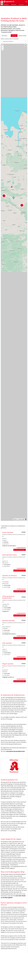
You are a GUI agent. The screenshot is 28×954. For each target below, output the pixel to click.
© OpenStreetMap (21, 519)
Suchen (14, 35)
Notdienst (6, 4)
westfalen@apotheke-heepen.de (8, 633)
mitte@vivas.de (5, 611)
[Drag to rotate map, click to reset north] (3, 49)
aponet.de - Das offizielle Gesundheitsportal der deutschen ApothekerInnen (9, 1)
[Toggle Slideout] (26, 2)
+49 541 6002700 (7, 564)
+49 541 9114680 (7, 585)
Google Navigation (21, 547)
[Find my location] (25, 45)
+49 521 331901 (7, 630)
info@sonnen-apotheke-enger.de (9, 545)
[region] (14, 282)
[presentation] (26, 4)
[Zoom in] (3, 45)
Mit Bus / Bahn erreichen (20, 549)
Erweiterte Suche (22, 35)
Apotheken (13, 4)
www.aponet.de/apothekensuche (15, 751)
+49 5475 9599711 (7, 652)
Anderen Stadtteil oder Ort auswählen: (10, 38)
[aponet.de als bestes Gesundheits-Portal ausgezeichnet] (2, 3)
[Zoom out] (3, 47)
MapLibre (15, 519)
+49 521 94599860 (7, 607)
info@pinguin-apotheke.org (8, 677)
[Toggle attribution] (25, 519)
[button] (13, 198)
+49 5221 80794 (7, 673)
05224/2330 (6, 542)
